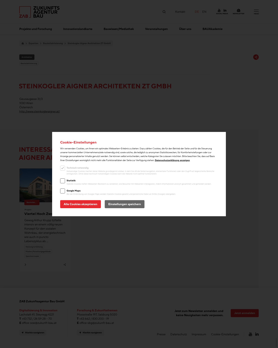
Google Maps (73, 190)
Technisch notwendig (77, 167)
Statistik (71, 180)
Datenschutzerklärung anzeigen (172, 160)
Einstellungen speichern (124, 204)
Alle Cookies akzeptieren (80, 204)
